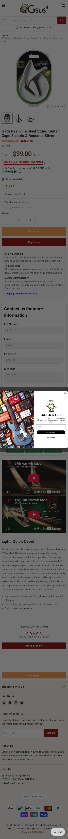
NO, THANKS (51, 437)
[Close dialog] (66, 393)
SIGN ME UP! (51, 432)
